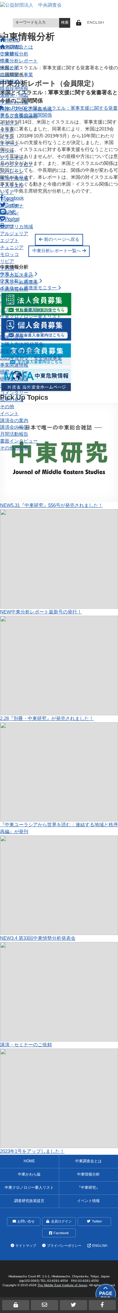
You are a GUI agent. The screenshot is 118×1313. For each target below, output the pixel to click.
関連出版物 (12, 337)
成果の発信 (12, 399)
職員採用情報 (14, 88)
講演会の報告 (14, 427)
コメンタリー (14, 392)
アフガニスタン (16, 275)
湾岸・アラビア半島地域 (26, 109)
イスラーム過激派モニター (28, 309)
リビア (7, 261)
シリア (7, 192)
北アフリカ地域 (16, 226)
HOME (29, 1161)
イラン (7, 136)
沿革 (4, 60)
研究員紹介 (12, 81)
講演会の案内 (14, 420)
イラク (7, 129)
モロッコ (9, 254)
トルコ (7, 199)
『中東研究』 (14, 323)
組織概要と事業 (16, 74)
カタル (7, 150)
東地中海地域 (14, 178)
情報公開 (9, 67)
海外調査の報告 (16, 385)
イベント (9, 413)
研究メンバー (14, 372)
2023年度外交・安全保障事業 (31, 358)
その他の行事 (14, 447)
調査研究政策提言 (19, 351)
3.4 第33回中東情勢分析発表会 (38, 938)
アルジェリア (14, 233)
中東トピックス (16, 296)
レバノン (9, 219)
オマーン (9, 143)
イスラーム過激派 (19, 282)
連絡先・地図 (14, 95)
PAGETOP (105, 1296)
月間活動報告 (14, 434)
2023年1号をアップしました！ (32, 1151)
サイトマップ (25, 1245)
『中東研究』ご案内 (21, 330)
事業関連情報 (14, 365)
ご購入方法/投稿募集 (22, 344)
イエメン (9, 122)
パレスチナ (12, 205)
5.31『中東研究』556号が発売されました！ (51, 505)
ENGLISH (95, 22)
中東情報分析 (14, 289)
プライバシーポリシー (64, 1245)
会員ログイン (61, 1221)
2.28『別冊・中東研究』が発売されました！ (47, 718)
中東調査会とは (16, 46)
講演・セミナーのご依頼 (26, 1044)
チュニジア (12, 247)
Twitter (97, 1221)
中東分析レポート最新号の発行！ (41, 611)
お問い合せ (26, 1221)
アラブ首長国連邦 (19, 116)
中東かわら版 (14, 102)
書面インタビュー (19, 441)
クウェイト (12, 157)
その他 (7, 268)
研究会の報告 (14, 378)
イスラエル (12, 185)
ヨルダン (9, 212)
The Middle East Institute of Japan (62, 1285)
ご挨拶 (7, 53)
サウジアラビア (16, 164)
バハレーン (12, 171)
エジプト (9, 240)
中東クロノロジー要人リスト (30, 316)
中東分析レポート (19, 302)
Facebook (61, 1233)
